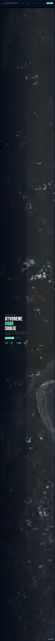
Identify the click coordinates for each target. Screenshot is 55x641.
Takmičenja (22, 3)
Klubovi (37, 3)
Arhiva (26, 3)
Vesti (19, 3)
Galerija (33, 3)
